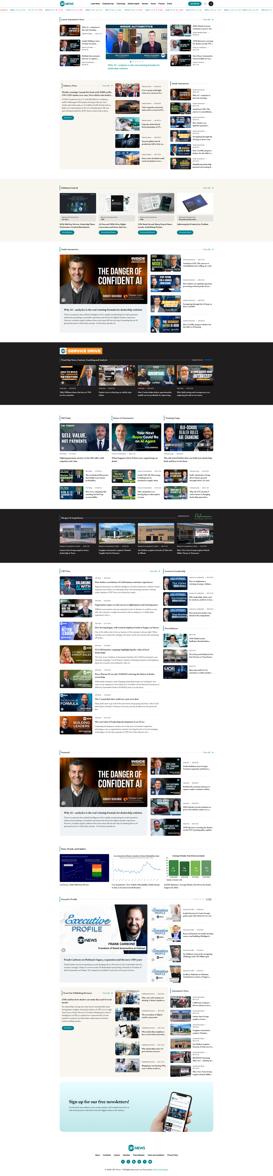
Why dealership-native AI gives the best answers (152, 1050)
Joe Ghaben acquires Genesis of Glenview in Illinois (155, 551)
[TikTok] (139, 1162)
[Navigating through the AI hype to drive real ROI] (180, 136)
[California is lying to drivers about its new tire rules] (180, 1002)
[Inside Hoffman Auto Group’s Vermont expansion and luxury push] (70, 45)
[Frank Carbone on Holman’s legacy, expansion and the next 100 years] (103, 929)
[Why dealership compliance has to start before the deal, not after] (127, 1031)
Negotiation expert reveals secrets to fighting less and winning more (126, 605)
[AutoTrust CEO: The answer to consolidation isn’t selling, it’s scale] (180, 108)
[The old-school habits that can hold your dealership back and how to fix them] (188, 437)
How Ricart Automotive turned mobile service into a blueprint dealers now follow (203, 57)
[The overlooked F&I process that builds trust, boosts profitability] (71, 476)
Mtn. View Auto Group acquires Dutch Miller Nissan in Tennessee (193, 551)
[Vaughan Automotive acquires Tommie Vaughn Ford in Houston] (117, 533)
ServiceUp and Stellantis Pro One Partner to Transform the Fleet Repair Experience (201, 656)
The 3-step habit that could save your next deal (116, 699)
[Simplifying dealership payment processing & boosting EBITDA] (180, 163)
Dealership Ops (108, 4)
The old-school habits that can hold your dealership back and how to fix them (188, 459)
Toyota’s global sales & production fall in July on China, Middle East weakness (152, 143)
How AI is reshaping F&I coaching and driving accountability (96, 494)
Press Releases (138, 1155)
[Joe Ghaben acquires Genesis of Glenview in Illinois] (156, 533)
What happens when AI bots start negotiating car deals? (135, 459)
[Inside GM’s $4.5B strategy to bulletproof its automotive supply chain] (123, 476)
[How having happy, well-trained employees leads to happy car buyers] (76, 631)
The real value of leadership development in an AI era (119, 722)
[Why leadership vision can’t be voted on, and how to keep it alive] (175, 599)
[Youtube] (150, 1162)
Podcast (161, 4)
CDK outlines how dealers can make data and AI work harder (87, 1001)
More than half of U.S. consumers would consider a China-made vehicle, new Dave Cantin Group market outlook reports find (200, 671)
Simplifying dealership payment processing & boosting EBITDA (202, 166)
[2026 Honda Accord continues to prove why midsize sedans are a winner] (180, 30)
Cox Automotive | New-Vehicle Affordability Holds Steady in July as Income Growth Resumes (136, 886)
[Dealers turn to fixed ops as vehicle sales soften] (117, 375)
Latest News (95, 4)
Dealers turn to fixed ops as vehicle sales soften (115, 394)
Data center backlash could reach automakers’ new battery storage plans (153, 160)
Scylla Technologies (160, 1170)
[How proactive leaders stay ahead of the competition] (175, 615)
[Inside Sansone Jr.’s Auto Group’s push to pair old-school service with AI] (166, 913)
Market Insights (133, 4)
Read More (68, 118)
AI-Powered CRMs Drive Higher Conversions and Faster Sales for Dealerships (112, 226)
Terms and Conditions (156, 1155)
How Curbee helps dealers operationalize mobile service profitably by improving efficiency (155, 394)
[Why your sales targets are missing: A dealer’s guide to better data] (127, 997)
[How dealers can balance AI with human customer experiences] (76, 585)
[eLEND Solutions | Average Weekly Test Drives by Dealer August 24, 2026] (188, 868)
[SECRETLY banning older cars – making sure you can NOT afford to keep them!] (180, 1057)
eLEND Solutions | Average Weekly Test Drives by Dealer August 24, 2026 (187, 886)
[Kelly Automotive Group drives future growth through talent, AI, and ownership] (176, 476)
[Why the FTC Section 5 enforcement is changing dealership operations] (176, 492)
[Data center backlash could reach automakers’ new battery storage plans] (127, 158)
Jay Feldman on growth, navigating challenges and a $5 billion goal (197, 955)
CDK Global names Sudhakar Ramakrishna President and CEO (199, 640)
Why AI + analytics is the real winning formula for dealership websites (91, 28)
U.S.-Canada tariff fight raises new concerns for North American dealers (152, 92)
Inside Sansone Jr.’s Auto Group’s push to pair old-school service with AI (197, 914)
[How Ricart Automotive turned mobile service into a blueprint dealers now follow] (180, 60)
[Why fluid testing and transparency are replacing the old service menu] (195, 375)
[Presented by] (201, 516)
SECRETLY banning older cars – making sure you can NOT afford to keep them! (203, 1059)
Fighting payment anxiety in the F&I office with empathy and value (82, 459)
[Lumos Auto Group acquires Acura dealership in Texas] (78, 533)
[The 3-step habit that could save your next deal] (76, 702)
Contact (117, 1155)
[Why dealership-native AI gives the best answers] (127, 1048)
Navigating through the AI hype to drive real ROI (202, 138)
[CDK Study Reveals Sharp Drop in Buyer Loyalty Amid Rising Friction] (156, 203)
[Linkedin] (134, 1162)
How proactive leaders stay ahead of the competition (200, 614)
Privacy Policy (172, 1155)
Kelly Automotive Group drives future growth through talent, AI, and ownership (200, 478)
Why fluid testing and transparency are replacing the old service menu (193, 394)
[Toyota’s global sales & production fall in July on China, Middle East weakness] (127, 141)
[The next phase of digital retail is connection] (127, 1014)
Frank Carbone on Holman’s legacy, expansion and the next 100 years (103, 960)
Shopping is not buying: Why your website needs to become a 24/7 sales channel (154, 1067)
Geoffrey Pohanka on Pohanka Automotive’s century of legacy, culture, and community (196, 976)
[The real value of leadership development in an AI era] (76, 725)
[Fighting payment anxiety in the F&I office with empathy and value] (84, 437)
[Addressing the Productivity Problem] (195, 203)
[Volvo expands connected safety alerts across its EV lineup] (127, 107)
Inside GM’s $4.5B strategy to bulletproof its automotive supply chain (149, 478)
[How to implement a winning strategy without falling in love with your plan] (175, 583)
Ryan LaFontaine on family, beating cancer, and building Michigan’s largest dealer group (198, 935)
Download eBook (185, 232)
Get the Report (67, 232)
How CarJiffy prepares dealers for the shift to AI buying (202, 152)
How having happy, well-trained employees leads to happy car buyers (127, 628)
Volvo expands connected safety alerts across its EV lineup (152, 109)
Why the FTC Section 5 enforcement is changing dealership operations (200, 494)
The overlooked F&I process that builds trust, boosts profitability (97, 478)
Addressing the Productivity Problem (192, 224)
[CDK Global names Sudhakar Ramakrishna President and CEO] (175, 640)
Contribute (107, 1155)
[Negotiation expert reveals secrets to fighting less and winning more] (76, 608)
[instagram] (128, 1162)
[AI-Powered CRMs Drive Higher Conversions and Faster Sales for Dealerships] (117, 203)
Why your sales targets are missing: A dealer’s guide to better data (153, 999)
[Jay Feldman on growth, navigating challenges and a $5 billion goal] (166, 953)
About (97, 1155)
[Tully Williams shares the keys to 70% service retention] (78, 375)
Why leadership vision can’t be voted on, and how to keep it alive (201, 598)
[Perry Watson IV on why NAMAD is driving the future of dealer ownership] (76, 679)
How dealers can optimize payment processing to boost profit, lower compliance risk (203, 124)
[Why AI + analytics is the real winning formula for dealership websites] (70, 30)
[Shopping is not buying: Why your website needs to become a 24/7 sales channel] (127, 1065)
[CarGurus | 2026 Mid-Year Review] (84, 868)
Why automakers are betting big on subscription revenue (149, 494)
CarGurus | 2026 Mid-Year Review (74, 885)
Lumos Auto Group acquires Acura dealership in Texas (74, 551)
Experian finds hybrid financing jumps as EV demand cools (151, 126)
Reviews (145, 4)
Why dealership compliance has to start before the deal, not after (153, 1033)
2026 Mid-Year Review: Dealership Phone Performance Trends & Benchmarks (77, 225)
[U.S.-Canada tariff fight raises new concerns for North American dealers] (127, 90)
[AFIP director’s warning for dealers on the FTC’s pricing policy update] (180, 45)
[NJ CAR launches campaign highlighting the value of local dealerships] (76, 654)
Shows (153, 4)
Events (169, 4)
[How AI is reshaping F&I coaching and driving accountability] (71, 492)
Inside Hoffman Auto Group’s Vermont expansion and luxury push (91, 42)
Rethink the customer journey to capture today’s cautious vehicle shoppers (91, 57)
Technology (120, 4)
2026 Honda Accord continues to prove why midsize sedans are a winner (202, 27)
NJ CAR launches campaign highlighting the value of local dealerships (122, 651)
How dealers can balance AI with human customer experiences (124, 582)
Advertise (126, 1155)
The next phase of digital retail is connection (152, 1016)
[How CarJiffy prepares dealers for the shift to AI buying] (180, 150)
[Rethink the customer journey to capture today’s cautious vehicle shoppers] (70, 60)
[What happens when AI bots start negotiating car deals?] (136, 437)
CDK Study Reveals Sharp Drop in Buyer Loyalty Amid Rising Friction (155, 225)
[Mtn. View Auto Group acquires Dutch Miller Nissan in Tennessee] (195, 533)
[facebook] (123, 1162)
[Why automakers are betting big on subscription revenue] (123, 492)
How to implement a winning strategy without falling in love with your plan (200, 583)
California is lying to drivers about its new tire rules (201, 1004)
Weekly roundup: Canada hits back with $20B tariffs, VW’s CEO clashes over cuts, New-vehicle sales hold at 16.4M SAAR (87, 94)
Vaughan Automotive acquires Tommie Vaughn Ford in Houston (115, 551)
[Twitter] (145, 1162)
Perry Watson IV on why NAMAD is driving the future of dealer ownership (125, 675)
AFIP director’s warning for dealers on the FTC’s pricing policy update (203, 42)
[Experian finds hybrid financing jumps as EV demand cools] (127, 124)
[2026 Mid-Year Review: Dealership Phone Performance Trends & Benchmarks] (78, 203)
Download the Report (108, 232)
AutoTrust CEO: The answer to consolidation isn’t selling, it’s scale (202, 110)
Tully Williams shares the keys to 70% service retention (75, 394)
